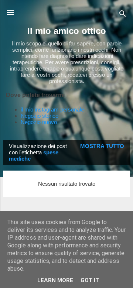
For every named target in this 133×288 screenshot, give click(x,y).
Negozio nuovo (39, 122)
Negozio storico (39, 116)
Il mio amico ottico (66, 31)
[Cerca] (122, 15)
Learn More (55, 280)
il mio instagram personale (52, 109)
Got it (90, 280)
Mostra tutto (102, 146)
